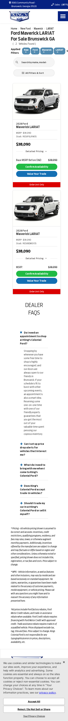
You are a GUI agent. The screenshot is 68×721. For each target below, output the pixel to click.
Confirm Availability (36, 167)
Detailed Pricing (35, 151)
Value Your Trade (36, 174)
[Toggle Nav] (63, 16)
